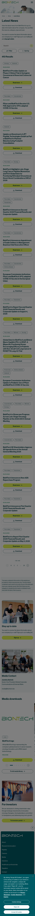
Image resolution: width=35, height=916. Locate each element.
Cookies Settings (16, 902)
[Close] (33, 876)
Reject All (16, 907)
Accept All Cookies (16, 912)
